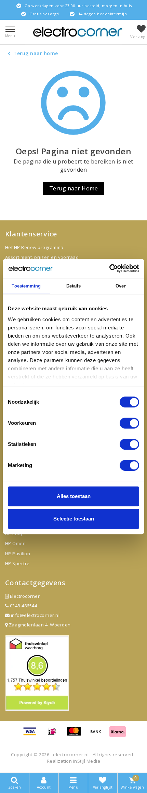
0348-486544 (23, 606)
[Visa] (32, 734)
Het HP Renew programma (34, 247)
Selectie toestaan (73, 519)
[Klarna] (117, 734)
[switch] (129, 423)
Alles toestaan (74, 496)
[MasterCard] (76, 734)
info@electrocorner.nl (35, 615)
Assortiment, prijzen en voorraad (42, 257)
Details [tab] (73, 286)
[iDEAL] (54, 734)
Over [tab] (120, 286)
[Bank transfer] (98, 734)
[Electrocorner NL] (77, 32)
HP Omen (15, 543)
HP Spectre (17, 563)
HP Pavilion (17, 553)
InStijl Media (86, 761)
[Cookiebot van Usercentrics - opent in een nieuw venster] (109, 268)
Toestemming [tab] (26, 286)
